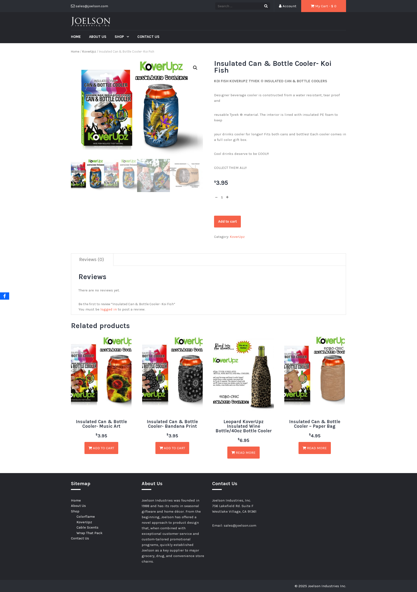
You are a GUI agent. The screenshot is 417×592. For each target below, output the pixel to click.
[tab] (91, 260)
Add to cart (227, 221)
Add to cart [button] (103, 448)
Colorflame (85, 516)
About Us (97, 36)
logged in (108, 309)
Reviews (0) (91, 259)
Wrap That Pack (89, 533)
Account (289, 6)
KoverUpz (89, 51)
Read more (245, 452)
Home (76, 36)
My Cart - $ (325, 6)
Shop (120, 36)
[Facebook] (4, 296)
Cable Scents (87, 527)
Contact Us (148, 36)
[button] (195, 67)
